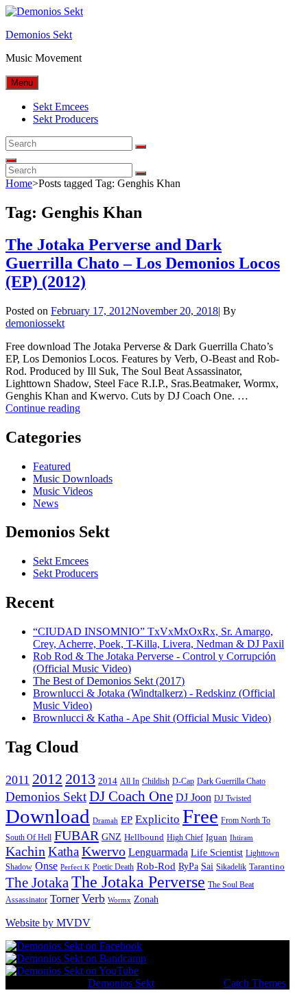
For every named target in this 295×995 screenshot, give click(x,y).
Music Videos (63, 491)
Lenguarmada (158, 852)
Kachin (25, 851)
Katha (63, 851)
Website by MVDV (48, 923)
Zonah (146, 899)
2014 (107, 781)
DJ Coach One (131, 796)
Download (47, 816)
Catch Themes (255, 983)
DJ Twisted (232, 798)
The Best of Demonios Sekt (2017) (109, 681)
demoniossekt (34, 323)
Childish (155, 781)
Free (200, 816)
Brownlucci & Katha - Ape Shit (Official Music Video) (152, 718)
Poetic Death (113, 867)
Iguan (216, 837)
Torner (64, 899)
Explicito (157, 819)
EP (126, 819)
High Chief (185, 837)
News (45, 503)
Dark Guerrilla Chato (231, 781)
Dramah (105, 820)
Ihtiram (241, 838)
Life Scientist (217, 853)
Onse (46, 865)
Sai (207, 866)
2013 (80, 778)
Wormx (119, 900)
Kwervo (104, 851)
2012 (47, 779)
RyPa (188, 866)
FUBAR (76, 835)
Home (18, 183)
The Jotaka (37, 882)
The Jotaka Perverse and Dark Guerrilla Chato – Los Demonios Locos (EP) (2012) (142, 263)
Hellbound (144, 837)
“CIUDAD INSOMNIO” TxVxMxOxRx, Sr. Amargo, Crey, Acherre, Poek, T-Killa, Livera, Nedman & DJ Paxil (158, 638)
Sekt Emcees (60, 106)
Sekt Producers (65, 119)
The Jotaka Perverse (138, 882)
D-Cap (183, 781)
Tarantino (267, 866)
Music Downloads (73, 478)
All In (129, 781)
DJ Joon (193, 797)
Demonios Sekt (38, 34)
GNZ (111, 837)
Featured (52, 466)
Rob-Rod (156, 866)
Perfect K (75, 867)
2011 (17, 780)
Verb (93, 898)
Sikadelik (231, 867)
